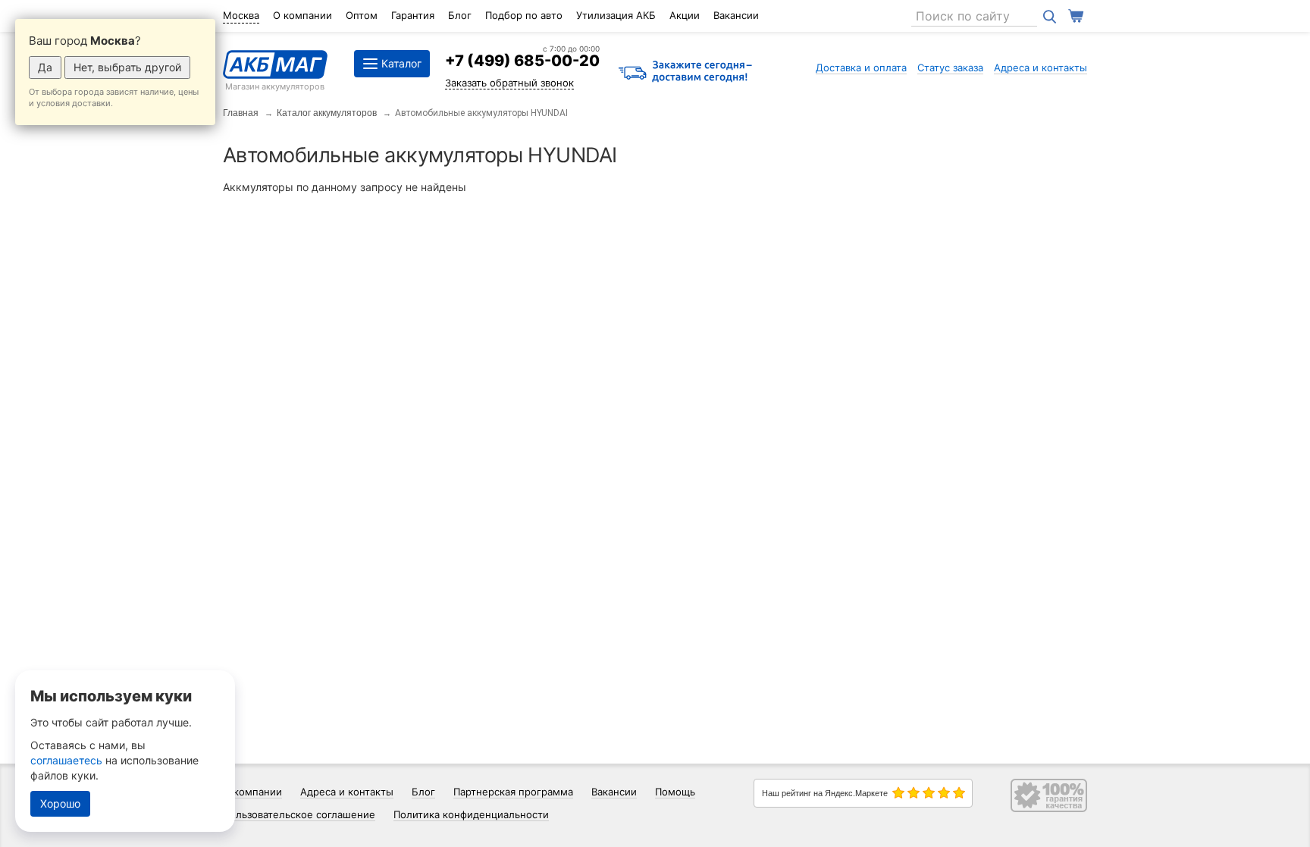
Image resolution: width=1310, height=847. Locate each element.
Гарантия (412, 15)
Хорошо (60, 803)
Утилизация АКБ (616, 15)
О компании (302, 15)
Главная (241, 113)
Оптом (362, 15)
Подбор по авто (524, 15)
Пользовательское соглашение (299, 814)
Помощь (675, 792)
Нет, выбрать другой (127, 67)
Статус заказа (950, 67)
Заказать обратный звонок (509, 83)
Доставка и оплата (861, 67)
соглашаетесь (66, 760)
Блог (460, 15)
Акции (684, 15)
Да (45, 67)
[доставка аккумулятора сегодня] (685, 72)
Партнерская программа (513, 792)
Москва (241, 15)
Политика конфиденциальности (471, 814)
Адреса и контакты (1040, 67)
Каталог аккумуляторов (327, 113)
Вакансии (736, 15)
